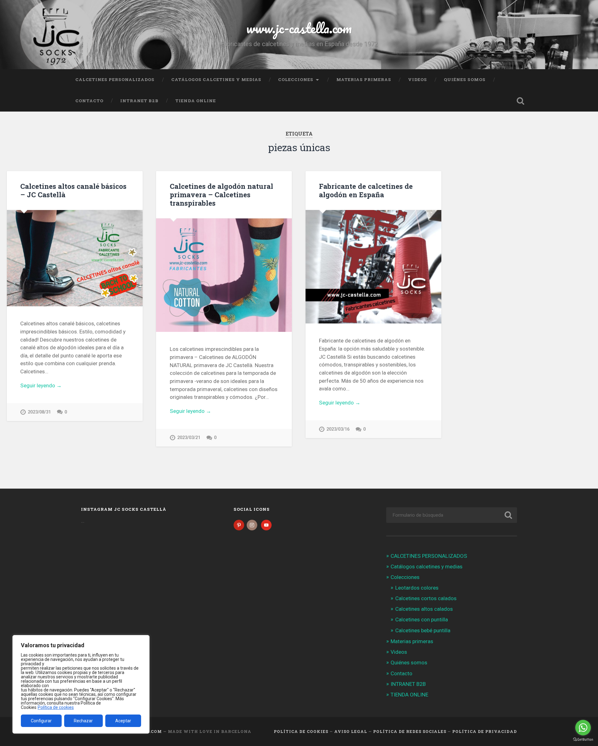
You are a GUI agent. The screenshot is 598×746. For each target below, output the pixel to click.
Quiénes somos (465, 79)
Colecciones (295, 79)
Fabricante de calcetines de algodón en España (366, 190)
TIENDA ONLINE (195, 100)
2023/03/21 (188, 437)
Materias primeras (363, 79)
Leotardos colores (417, 588)
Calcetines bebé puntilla (422, 630)
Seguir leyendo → (41, 385)
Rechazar (83, 720)
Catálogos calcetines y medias (216, 79)
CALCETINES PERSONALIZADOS (114, 79)
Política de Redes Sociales (409, 731)
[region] (81, 684)
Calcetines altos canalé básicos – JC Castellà (73, 190)
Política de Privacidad (484, 731)
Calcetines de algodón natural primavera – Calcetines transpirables (221, 194)
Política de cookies (56, 707)
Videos (417, 79)
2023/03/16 (337, 429)
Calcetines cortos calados (426, 598)
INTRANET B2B (139, 100)
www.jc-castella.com (299, 28)
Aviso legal (350, 731)
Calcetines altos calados (424, 609)
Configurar (41, 720)
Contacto (89, 100)
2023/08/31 (39, 412)
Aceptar (123, 720)
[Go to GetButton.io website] (583, 740)
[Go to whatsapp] (583, 727)
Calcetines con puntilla (421, 619)
